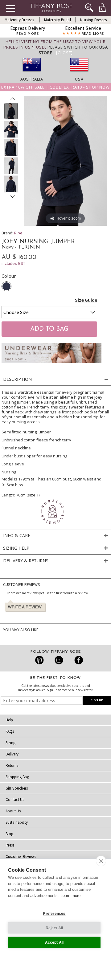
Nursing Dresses (93, 19)
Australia (31, 79)
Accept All (54, 942)
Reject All (54, 928)
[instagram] (58, 660)
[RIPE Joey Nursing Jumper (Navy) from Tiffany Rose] (11, 111)
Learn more (70, 895)
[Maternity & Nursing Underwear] (51, 364)
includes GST (13, 263)
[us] (79, 73)
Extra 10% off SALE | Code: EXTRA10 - (55, 87)
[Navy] (6, 286)
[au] (32, 73)
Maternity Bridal (57, 19)
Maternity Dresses (19, 19)
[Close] (64, 52)
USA (79, 79)
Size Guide (86, 300)
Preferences (54, 913)
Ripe (18, 233)
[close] (101, 861)
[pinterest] (39, 660)
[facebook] (78, 660)
